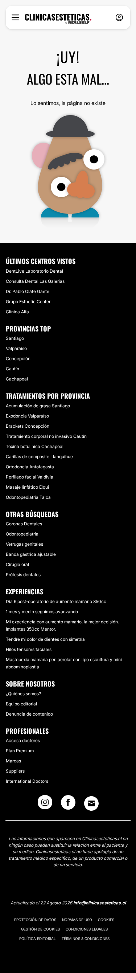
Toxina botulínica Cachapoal (34, 446)
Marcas (13, 761)
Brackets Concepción (27, 426)
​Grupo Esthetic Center (28, 301)
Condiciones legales (87, 929)
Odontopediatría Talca (28, 497)
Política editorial (37, 938)
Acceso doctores (23, 740)
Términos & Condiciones (86, 938)
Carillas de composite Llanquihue (39, 456)
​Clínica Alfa (17, 311)
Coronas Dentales (24, 523)
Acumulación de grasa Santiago (38, 405)
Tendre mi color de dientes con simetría (45, 639)
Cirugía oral (17, 564)
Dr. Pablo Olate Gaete (27, 291)
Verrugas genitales (24, 544)
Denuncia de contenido (29, 714)
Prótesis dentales (23, 574)
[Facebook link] (68, 804)
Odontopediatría (22, 534)
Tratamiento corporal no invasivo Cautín (46, 436)
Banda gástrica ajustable (31, 554)
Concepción (18, 358)
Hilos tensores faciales (28, 649)
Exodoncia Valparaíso (27, 416)
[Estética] (58, 19)
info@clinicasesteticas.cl (99, 902)
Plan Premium (20, 750)
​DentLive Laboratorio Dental (34, 271)
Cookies (106, 919)
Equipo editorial (21, 704)
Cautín (12, 368)
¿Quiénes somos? (23, 693)
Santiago (15, 338)
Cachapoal (17, 379)
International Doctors (27, 781)
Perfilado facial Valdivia (29, 477)
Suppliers (15, 771)
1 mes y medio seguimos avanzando (42, 611)
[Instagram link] (45, 804)
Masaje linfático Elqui (27, 487)
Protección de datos (35, 919)
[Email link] (91, 803)
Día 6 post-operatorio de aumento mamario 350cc (56, 601)
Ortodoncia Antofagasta (30, 466)
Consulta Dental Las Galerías (35, 281)
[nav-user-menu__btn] (119, 17)
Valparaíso (16, 348)
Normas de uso (77, 919)
